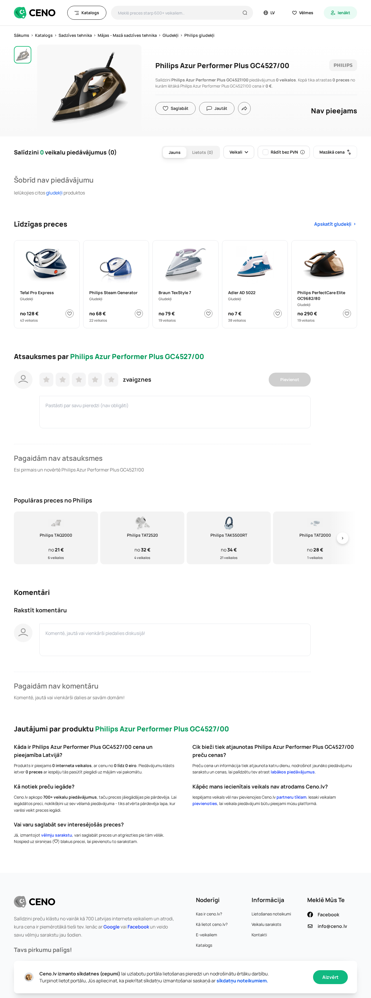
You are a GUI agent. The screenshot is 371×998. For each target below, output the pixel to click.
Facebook (138, 927)
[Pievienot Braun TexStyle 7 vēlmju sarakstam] (208, 313)
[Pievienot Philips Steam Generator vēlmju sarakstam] (139, 313)
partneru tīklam (291, 797)
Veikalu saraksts (266, 924)
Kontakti (259, 934)
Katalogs (204, 945)
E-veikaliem (206, 934)
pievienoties (204, 803)
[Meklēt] (245, 13)
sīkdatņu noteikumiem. (242, 980)
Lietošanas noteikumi (271, 914)
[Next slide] (342, 537)
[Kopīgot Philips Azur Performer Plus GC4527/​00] (244, 108)
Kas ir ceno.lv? (209, 914)
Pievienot (289, 379)
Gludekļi (54, 193)
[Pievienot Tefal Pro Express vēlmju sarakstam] (70, 313)
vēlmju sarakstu (56, 835)
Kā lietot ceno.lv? (212, 924)
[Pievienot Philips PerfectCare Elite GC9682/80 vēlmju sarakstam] (347, 313)
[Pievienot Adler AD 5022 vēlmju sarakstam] (278, 313)
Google (111, 927)
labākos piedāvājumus (293, 772)
